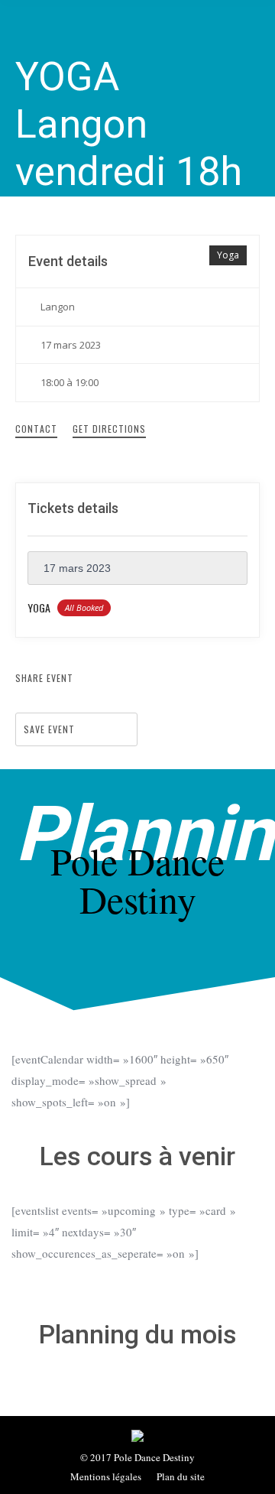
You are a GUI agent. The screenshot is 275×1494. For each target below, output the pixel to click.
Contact (36, 428)
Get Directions (109, 428)
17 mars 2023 (77, 568)
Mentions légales (105, 1476)
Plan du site (181, 1476)
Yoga (228, 254)
